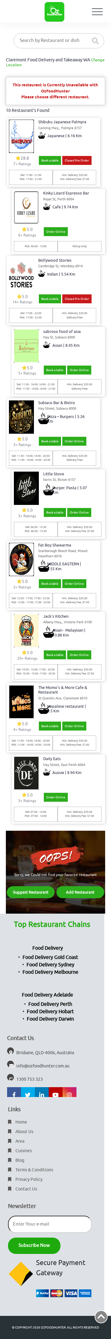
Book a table (50, 160)
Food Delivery (47, 948)
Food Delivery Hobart (50, 1012)
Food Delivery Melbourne (50, 972)
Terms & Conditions (33, 1170)
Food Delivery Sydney (50, 965)
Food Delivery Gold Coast (50, 957)
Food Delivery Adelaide (47, 995)
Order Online (55, 232)
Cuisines (23, 1150)
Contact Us (25, 1189)
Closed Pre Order (77, 160)
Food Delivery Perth (50, 1004)
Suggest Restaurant (30, 892)
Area (19, 1141)
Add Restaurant (80, 892)
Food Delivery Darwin (50, 1019)
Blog (19, 1160)
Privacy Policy (28, 1179)
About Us (23, 1131)
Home (20, 1122)
